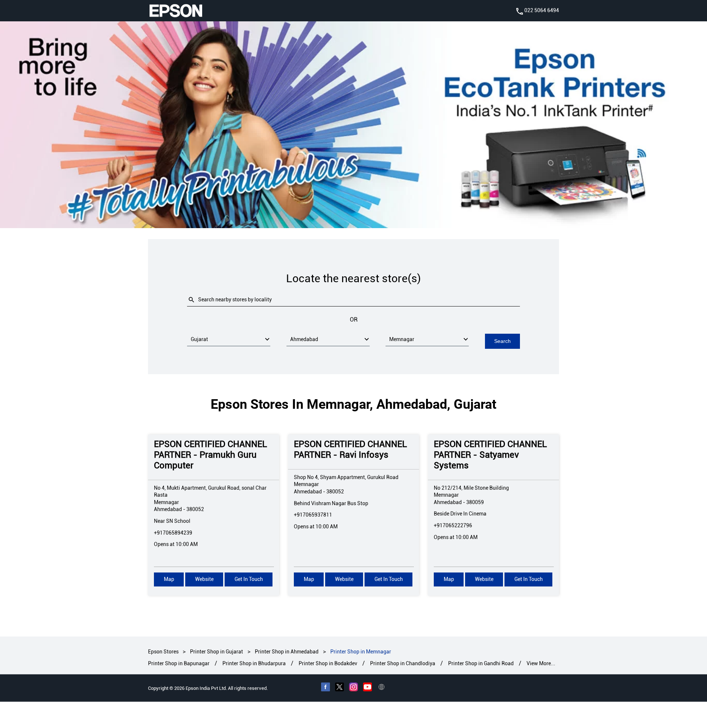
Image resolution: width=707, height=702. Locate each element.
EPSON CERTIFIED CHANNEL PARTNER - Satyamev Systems (490, 455)
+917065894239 (173, 532)
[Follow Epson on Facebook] (326, 688)
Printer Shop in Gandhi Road (481, 664)
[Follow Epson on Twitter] (340, 688)
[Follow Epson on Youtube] (367, 688)
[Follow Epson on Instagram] (353, 688)
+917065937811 (313, 515)
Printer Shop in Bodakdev (328, 664)
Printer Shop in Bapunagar (179, 664)
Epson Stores (164, 652)
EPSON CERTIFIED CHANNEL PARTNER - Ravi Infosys (350, 449)
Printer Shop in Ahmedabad (287, 652)
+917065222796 (453, 525)
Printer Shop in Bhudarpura (254, 664)
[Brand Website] (381, 688)
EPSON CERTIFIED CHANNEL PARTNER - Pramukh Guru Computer (210, 455)
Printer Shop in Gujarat (216, 652)
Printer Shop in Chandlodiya (402, 664)
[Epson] (175, 10)
